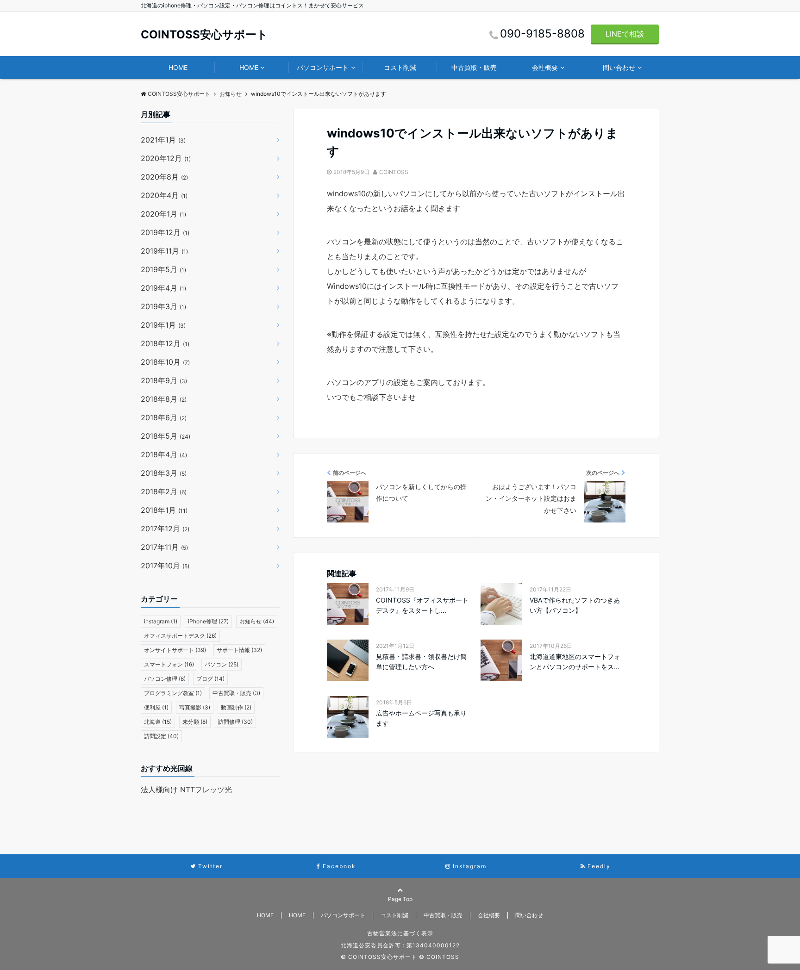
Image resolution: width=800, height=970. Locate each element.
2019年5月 (163, 269)
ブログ (210, 678)
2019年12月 (165, 232)
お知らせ (256, 621)
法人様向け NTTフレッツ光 (186, 789)
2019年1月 (163, 325)
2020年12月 (166, 158)
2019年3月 (163, 306)
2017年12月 (165, 528)
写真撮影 (194, 707)
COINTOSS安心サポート (204, 34)
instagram (160, 621)
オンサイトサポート (175, 650)
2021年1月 (163, 139)
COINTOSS (393, 171)
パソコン (221, 664)
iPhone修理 (208, 621)
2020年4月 (164, 195)
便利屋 (156, 707)
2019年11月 (164, 250)
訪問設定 (161, 736)
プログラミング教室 (173, 693)
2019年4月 (163, 287)
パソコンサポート (323, 67)
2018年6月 (164, 417)
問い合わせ (619, 67)
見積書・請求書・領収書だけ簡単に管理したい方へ (421, 662)
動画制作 (236, 707)
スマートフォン (169, 664)
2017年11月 (164, 547)
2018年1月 (164, 510)
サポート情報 (239, 650)
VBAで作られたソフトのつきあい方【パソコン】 (575, 605)
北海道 (158, 721)
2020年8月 (164, 176)
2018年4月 (164, 454)
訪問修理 (235, 721)
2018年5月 (165, 436)
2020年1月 (163, 213)
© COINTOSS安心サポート (379, 956)
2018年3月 (164, 473)
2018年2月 (164, 491)
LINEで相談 (625, 33)
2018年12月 (165, 343)
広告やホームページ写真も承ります (421, 718)
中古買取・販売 (474, 67)
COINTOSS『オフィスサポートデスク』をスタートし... (422, 605)
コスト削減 (400, 67)
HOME (178, 67)
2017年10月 (165, 565)
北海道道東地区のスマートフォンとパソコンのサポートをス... (575, 662)
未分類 (194, 721)
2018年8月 (164, 399)
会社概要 (545, 67)
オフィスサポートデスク (180, 635)
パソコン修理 (165, 678)
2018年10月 (165, 362)
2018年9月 (164, 380)
